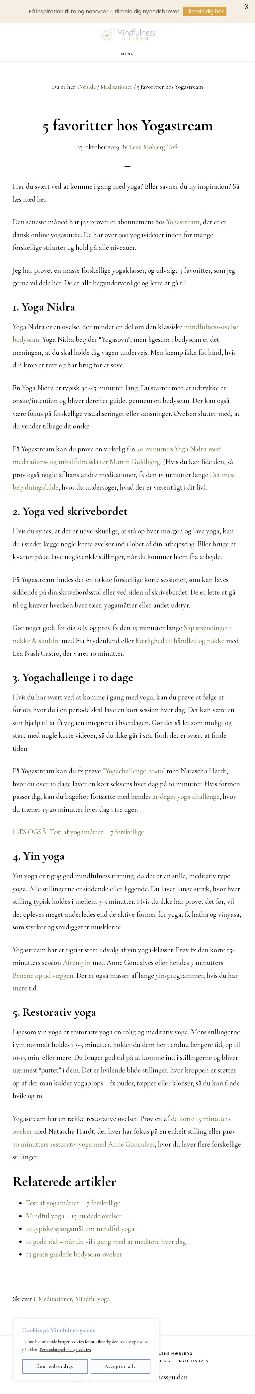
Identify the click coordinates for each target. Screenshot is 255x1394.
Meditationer (55, 1299)
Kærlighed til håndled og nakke (179, 640)
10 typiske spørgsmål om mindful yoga (80, 1228)
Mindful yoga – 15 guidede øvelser (74, 1216)
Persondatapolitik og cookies (65, 1349)
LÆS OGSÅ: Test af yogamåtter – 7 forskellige (78, 832)
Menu (127, 54)
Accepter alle (120, 1366)
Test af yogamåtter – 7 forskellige (73, 1203)
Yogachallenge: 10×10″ (135, 771)
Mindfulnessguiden (127, 35)
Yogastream (183, 222)
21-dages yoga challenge (185, 796)
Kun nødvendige (55, 1366)
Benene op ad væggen (43, 975)
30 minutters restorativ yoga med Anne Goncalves (84, 1144)
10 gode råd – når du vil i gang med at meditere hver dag (106, 1241)
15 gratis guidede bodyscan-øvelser (74, 1254)
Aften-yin (77, 962)
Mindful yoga (92, 1299)
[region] (86, 1350)
